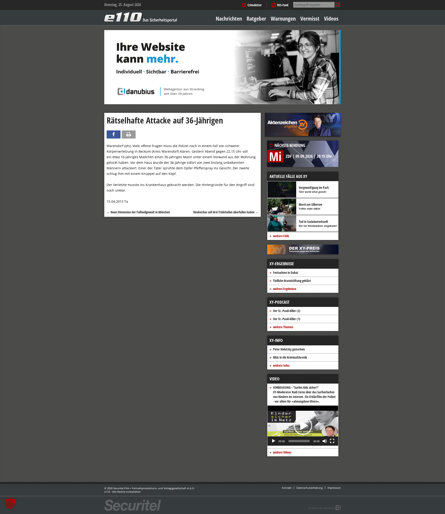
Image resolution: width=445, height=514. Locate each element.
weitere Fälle (281, 236)
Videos (331, 18)
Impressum (334, 487)
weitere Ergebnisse (284, 289)
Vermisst (309, 18)
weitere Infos (281, 365)
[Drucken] (129, 134)
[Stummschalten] (324, 441)
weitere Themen (283, 327)
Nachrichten (229, 18)
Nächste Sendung (289, 145)
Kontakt (287, 487)
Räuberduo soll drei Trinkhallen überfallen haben (225, 212)
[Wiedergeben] (273, 441)
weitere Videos (282, 452)
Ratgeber (256, 18)
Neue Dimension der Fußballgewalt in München (138, 212)
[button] (303, 425)
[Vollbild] (332, 441)
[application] (302, 426)
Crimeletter (255, 5)
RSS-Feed (282, 5)
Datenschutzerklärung (309, 487)
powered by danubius (321, 508)
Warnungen (283, 18)
